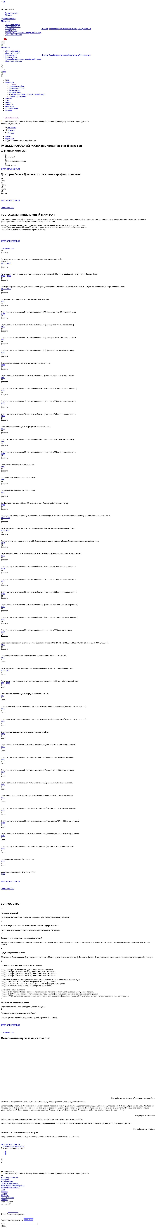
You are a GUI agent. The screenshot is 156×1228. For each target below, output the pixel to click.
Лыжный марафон (12, 25)
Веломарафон (10, 29)
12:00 (3, 314)
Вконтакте (12, 128)
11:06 (3, 581)
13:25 (3, 454)
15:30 (3, 492)
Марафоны (5, 21)
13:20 (3, 441)
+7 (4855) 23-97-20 (8, 6)
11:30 (3, 810)
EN (8, 80)
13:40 (3, 467)
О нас (3, 1190)
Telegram (11, 130)
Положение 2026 (7, 208)
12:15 (3, 352)
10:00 (3, 709)
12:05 (3, 327)
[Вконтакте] (2, 1205)
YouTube (11, 133)
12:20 (3, 365)
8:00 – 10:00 (5, 530)
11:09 (3, 594)
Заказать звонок (11, 118)
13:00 (3, 429)
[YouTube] (9, 1205)
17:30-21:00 (5, 518)
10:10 (3, 721)
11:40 (3, 301)
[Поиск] (2, 42)
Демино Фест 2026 (12, 27)
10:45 (3, 543)
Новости (44, 29)
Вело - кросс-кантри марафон (12, 1186)
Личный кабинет (11, 13)
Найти (4, 1226)
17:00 (3, 505)
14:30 (3, 480)
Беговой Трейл (11, 31)
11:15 (3, 619)
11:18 (3, 632)
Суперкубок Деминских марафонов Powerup (23, 33)
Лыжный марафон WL (10, 1184)
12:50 (3, 403)
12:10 (3, 340)
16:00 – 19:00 (6, 263)
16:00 (3, 658)
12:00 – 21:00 (6, 289)
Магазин (8, 15)
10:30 (3, 747)
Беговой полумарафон (10, 1188)
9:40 (2, 696)
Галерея (56, 29)
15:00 (3, 874)
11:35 (3, 823)
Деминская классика (13, 35)
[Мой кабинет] (2, 77)
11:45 (3, 849)
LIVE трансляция (84, 29)
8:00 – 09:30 (5, 670)
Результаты (72, 29)
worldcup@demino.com (9, 1178)
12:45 (3, 391)
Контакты (64, 29)
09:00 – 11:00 (6, 276)
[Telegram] (6, 1205)
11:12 (3, 607)
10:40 (3, 772)
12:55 (3, 416)
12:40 (3, 378)
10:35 (3, 759)
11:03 (3, 569)
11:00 (3, 556)
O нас (51, 29)
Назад (14, 84)
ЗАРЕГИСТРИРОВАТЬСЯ (10, 169)
